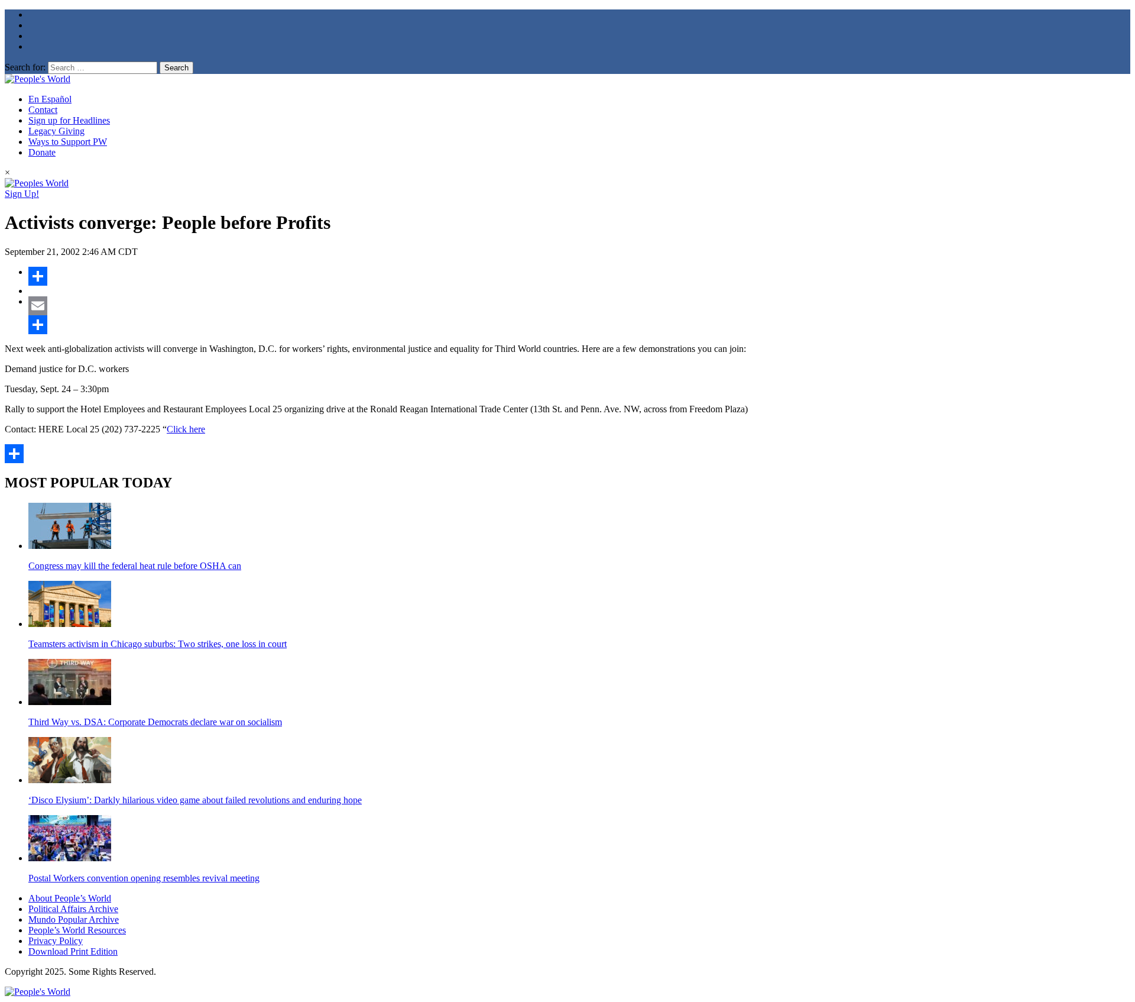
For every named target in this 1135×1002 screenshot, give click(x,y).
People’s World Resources (77, 930)
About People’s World (69, 898)
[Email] (579, 305)
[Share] (579, 276)
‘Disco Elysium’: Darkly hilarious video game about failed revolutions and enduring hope (195, 800)
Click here (186, 429)
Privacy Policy (55, 941)
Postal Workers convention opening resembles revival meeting (144, 878)
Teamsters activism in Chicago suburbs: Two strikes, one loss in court (157, 644)
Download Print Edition (73, 951)
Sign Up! (22, 194)
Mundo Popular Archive (73, 919)
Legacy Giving (56, 131)
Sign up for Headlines (69, 120)
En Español (50, 99)
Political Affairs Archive (73, 909)
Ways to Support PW (67, 142)
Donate (42, 152)
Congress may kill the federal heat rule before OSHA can (134, 566)
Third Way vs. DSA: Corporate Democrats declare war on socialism (155, 722)
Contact (42, 110)
